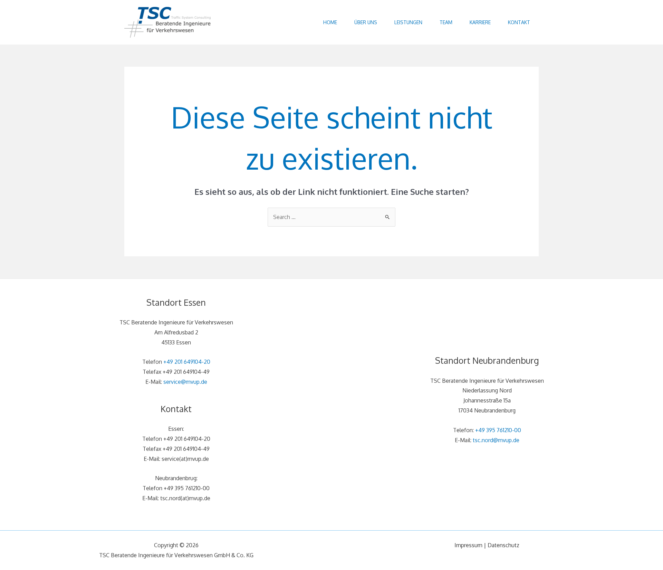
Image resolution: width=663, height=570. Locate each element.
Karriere (480, 22)
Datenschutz (503, 545)
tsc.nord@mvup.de (496, 440)
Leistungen (408, 22)
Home (330, 22)
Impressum (468, 545)
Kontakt (519, 22)
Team (446, 22)
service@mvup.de (185, 381)
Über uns (365, 22)
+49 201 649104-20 (186, 361)
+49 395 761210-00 (498, 430)
